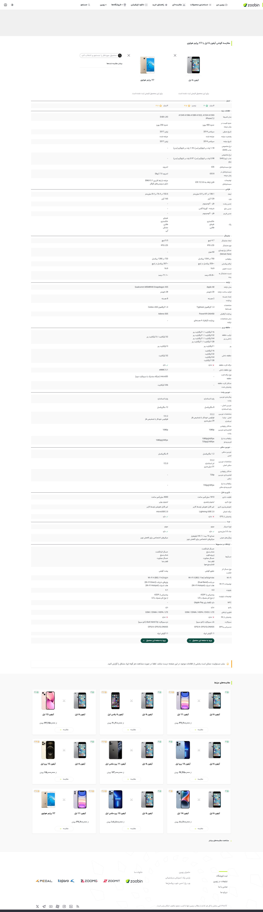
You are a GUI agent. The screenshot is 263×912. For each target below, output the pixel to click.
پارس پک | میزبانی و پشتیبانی (177, 878)
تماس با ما (222, 887)
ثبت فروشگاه (221, 876)
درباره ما (223, 892)
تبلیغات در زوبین (220, 881)
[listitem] (199, 712)
